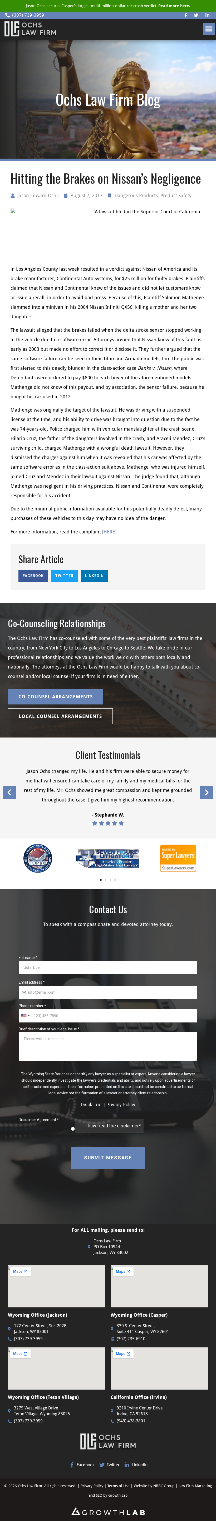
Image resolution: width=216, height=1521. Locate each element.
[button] (209, 29)
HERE (109, 531)
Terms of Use (119, 1486)
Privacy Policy (92, 1486)
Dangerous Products (136, 195)
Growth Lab (117, 1495)
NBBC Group (163, 1486)
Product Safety (176, 195)
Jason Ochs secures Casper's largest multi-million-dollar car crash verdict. (108, 5)
